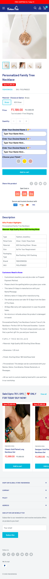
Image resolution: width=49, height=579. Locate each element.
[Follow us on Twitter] (8, 554)
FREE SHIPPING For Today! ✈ (24, 2)
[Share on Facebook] (31, 183)
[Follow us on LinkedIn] (26, 554)
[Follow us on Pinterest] (17, 554)
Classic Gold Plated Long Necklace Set (14, 450)
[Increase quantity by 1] (26, 121)
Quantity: (6, 121)
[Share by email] (45, 183)
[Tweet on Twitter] (40, 183)
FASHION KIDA (9, 446)
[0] (44, 8)
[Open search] (35, 8)
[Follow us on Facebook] (4, 554)
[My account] (40, 8)
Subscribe (10, 535)
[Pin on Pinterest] (36, 183)
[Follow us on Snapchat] (31, 554)
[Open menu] (3, 8)
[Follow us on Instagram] (13, 554)
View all (44, 394)
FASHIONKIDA (7, 89)
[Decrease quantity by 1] (13, 121)
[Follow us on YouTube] (22, 554)
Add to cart (24, 172)
